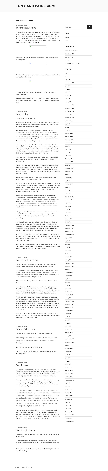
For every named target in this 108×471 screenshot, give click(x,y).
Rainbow (67, 60)
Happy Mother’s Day (70, 54)
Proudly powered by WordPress (23, 467)
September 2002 (69, 348)
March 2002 (68, 367)
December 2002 (69, 339)
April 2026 (67, 79)
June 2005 (68, 244)
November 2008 (69, 171)
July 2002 (67, 354)
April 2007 (67, 193)
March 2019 (68, 130)
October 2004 (69, 269)
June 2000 (68, 405)
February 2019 (69, 133)
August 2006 (68, 203)
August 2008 (68, 177)
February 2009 (69, 162)
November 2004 (69, 266)
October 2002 (68, 345)
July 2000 (67, 402)
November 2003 (69, 304)
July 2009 (67, 146)
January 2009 (68, 165)
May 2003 (67, 323)
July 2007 (67, 187)
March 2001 (68, 389)
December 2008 (69, 168)
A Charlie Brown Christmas (72, 63)
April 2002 (67, 364)
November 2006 (69, 196)
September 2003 (69, 310)
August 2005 (68, 238)
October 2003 (69, 307)
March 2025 (68, 95)
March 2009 (68, 158)
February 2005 (69, 256)
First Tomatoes (69, 57)
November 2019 (69, 117)
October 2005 (69, 231)
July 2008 (67, 181)
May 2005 (67, 247)
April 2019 (67, 127)
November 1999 (69, 415)
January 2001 (68, 392)
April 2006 (68, 212)
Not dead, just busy (25, 430)
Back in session (23, 365)
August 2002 (68, 351)
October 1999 (68, 418)
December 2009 (69, 139)
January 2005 (68, 260)
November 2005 (69, 228)
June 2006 (68, 206)
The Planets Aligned (26, 27)
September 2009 (69, 143)
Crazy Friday (22, 114)
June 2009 (68, 149)
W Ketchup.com (40, 347)
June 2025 (67, 86)
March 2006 (68, 215)
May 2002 (67, 361)
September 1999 (69, 421)
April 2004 (68, 288)
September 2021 (69, 111)
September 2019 (69, 120)
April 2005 (68, 250)
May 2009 (67, 152)
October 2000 (69, 396)
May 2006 (67, 209)
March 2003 (68, 329)
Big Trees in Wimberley (71, 50)
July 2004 (67, 279)
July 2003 (67, 316)
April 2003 (68, 326)
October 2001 (68, 377)
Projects (67, 37)
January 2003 (68, 336)
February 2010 (69, 136)
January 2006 (68, 222)
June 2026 (67, 73)
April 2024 (67, 98)
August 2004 (68, 275)
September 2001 (69, 380)
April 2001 (67, 386)
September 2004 (69, 272)
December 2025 (69, 83)
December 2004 (69, 263)
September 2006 (69, 200)
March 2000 (68, 411)
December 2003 (69, 301)
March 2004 (68, 291)
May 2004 (67, 285)
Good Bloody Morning (27, 260)
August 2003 (68, 313)
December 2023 (69, 105)
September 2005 (69, 234)
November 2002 (69, 342)
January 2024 (68, 102)
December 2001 (69, 373)
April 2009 (68, 155)
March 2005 (68, 253)
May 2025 (67, 89)
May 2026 (67, 76)
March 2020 (68, 114)
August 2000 (68, 399)
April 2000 (68, 408)
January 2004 (68, 298)
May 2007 (67, 190)
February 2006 (69, 218)
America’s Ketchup (25, 329)
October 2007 (68, 184)
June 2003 (68, 320)
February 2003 (69, 332)
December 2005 (69, 225)
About (66, 40)
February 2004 (69, 294)
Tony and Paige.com (35, 6)
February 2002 (69, 370)
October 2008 (69, 174)
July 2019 (67, 124)
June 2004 (68, 282)
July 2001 (67, 383)
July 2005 (67, 241)
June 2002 (68, 358)
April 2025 (67, 92)
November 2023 (69, 108)
